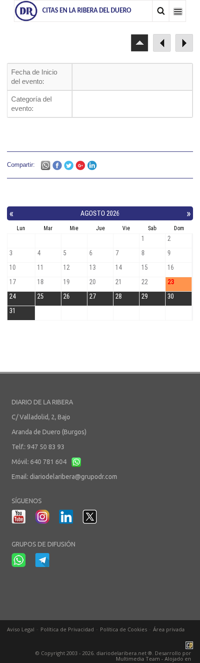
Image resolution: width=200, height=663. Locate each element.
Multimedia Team (138, 658)
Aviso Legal (20, 629)
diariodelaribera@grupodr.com (73, 476)
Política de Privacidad (67, 629)
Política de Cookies (123, 629)
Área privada (169, 629)
